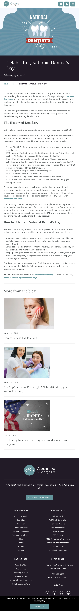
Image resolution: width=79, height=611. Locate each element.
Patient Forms (21, 569)
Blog (13, 84)
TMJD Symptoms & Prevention (58, 539)
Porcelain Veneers (58, 524)
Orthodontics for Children (58, 550)
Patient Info (21, 559)
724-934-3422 (58, 574)
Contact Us (21, 550)
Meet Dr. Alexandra (21, 516)
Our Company (21, 510)
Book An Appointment (39, 497)
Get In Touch (58, 559)
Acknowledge (40, 606)
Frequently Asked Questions (21, 580)
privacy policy (39, 601)
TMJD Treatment (58, 531)
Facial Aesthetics (58, 516)
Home (6, 84)
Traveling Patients (21, 573)
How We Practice (21, 528)
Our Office (21, 520)
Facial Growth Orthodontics (58, 543)
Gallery (21, 546)
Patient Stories (21, 576)
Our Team (21, 524)
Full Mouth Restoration (58, 520)
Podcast (21, 543)
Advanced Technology (21, 531)
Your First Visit (21, 565)
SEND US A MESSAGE (58, 577)
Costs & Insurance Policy (21, 584)
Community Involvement (21, 535)
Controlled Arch (58, 546)
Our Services (58, 510)
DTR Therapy (58, 535)
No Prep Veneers (58, 528)
